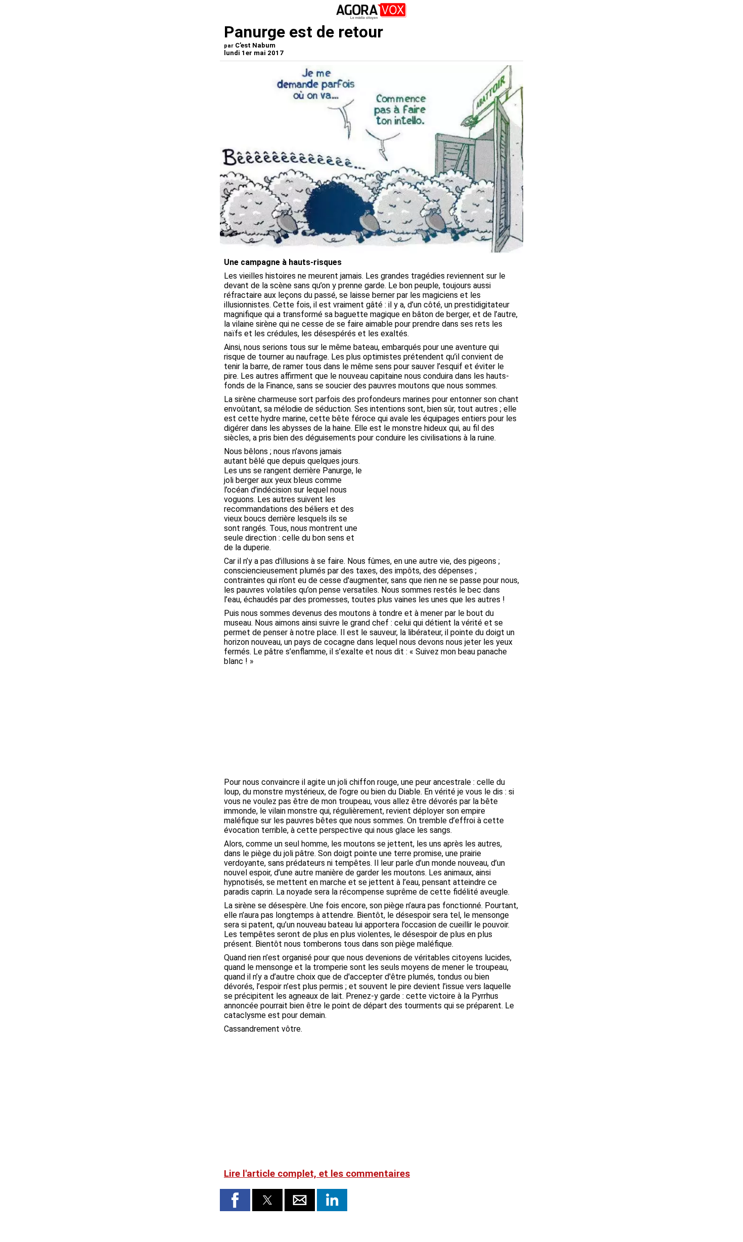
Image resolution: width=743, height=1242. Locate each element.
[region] (443, 499)
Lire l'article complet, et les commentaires (317, 1173)
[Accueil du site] (371, 17)
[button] (235, 1200)
